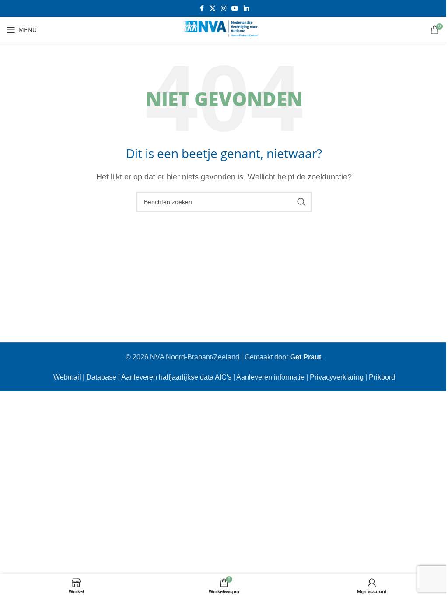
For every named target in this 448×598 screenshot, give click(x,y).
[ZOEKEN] (301, 202)
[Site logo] (224, 29)
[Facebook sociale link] (201, 8)
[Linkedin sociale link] (246, 8)
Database (101, 377)
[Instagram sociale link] (223, 8)
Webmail (67, 377)
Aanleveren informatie (270, 377)
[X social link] (212, 8)
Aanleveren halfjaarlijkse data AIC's (176, 377)
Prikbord (382, 377)
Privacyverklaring (337, 377)
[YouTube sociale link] (235, 8)
